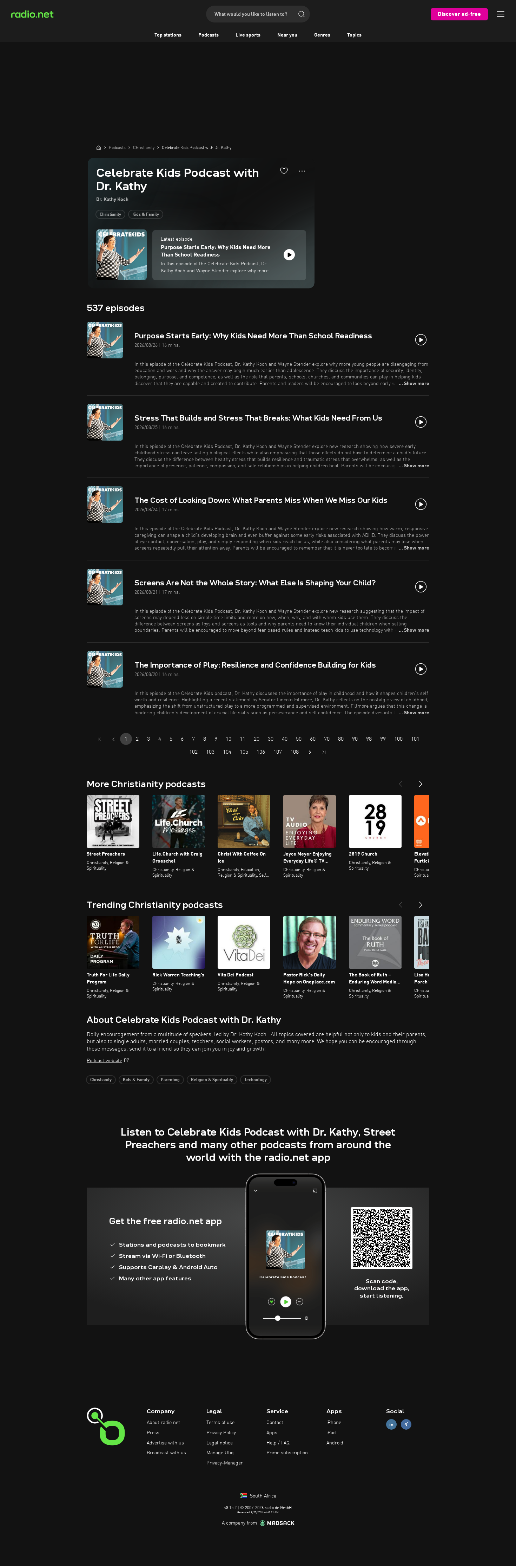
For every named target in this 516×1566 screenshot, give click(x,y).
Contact (274, 1422)
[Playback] (289, 254)
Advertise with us (165, 1443)
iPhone (333, 1422)
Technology (255, 1080)
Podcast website (104, 1060)
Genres (322, 35)
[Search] (301, 14)
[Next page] (310, 752)
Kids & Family (145, 215)
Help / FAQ (278, 1443)
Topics (354, 35)
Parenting (170, 1080)
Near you (287, 35)
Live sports (248, 35)
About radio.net (163, 1422)
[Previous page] (113, 739)
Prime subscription (287, 1452)
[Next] (420, 781)
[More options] (302, 171)
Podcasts (208, 35)
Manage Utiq (220, 1452)
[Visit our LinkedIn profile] (391, 1424)
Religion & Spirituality (212, 1080)
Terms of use (220, 1422)
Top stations (167, 35)
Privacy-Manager (224, 1463)
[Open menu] (500, 14)
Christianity (110, 215)
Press (153, 1432)
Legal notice (219, 1443)
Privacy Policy (221, 1432)
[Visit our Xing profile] (406, 1424)
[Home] (98, 147)
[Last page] (324, 752)
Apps (271, 1432)
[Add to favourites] (284, 170)
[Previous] (400, 781)
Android (334, 1443)
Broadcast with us (166, 1452)
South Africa (262, 1496)
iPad (331, 1432)
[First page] (99, 739)
